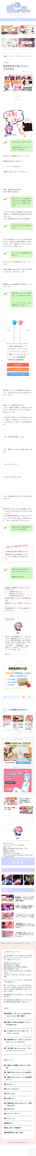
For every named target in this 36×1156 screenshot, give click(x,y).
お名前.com (17, 99)
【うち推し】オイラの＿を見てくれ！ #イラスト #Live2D (19, 1032)
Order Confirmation (12, 1089)
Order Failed (10, 1093)
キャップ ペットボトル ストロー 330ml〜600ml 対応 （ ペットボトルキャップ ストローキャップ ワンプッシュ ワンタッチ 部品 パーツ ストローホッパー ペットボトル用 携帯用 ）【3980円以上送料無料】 (18, 352)
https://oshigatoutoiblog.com (20, 654)
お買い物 (6, 62)
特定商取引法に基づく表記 (14, 1132)
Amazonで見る (18, 369)
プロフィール (10, 1118)
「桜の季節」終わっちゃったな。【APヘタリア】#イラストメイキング (19, 1049)
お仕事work (10, 1098)
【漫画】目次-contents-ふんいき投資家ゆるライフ (19, 1078)
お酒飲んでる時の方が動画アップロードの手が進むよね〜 (18, 1023)
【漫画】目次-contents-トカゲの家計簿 (18, 1072)
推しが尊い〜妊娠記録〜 (14, 1128)
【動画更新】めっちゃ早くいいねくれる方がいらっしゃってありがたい (18, 1041)
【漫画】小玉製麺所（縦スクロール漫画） (18, 1066)
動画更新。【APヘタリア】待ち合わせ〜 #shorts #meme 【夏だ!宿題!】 (19, 1015)
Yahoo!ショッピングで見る (18, 374)
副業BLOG (9, 1123)
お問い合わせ (10, 1109)
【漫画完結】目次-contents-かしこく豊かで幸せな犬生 (19, 1104)
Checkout (9, 1084)
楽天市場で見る (18, 364)
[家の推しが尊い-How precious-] (18, 15)
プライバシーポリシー (13, 1113)
